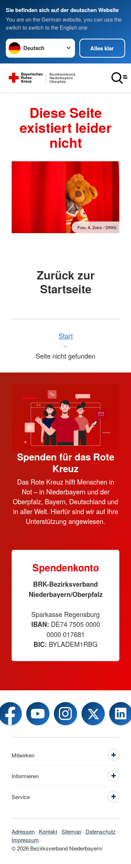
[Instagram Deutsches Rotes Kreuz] (65, 713)
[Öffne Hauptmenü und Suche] (119, 78)
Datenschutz (101, 831)
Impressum (25, 840)
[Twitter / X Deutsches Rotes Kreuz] (93, 713)
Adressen (23, 831)
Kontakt (48, 831)
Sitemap (71, 831)
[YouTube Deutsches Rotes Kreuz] (37, 713)
